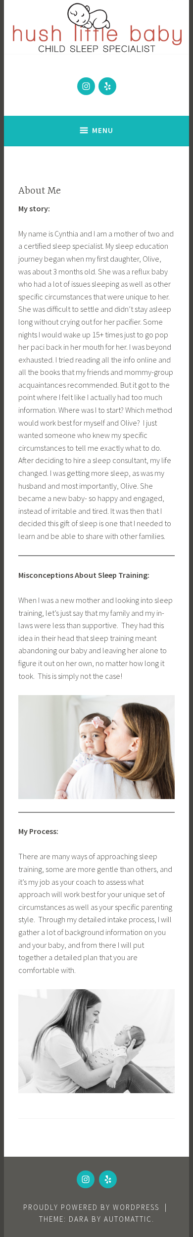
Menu (102, 130)
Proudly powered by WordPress (91, 1207)
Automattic (128, 1219)
